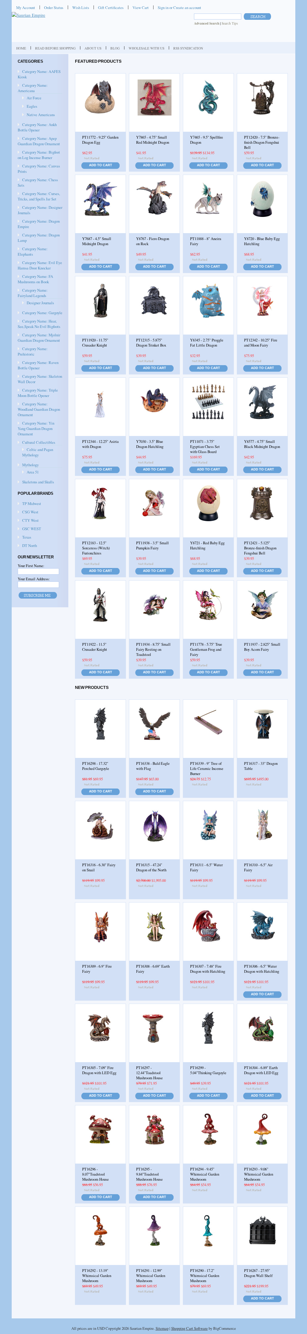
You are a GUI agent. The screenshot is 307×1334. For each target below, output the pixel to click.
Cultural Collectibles (38, 442)
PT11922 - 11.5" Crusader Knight (94, 647)
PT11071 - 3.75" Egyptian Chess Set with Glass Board (205, 446)
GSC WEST (31, 528)
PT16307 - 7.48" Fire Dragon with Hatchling (207, 969)
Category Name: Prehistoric (33, 351)
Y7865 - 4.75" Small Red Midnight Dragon (152, 140)
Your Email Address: (34, 578)
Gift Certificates (111, 7)
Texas (26, 537)
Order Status (53, 7)
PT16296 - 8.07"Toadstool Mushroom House (95, 1174)
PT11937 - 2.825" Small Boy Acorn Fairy (262, 647)
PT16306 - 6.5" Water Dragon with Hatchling (261, 969)
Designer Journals (40, 302)
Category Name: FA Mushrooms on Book (35, 279)
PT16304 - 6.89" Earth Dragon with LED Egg (261, 1070)
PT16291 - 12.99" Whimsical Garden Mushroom (150, 1275)
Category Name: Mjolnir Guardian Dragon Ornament (39, 337)
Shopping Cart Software (189, 1328)
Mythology (30, 464)
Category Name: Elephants (33, 251)
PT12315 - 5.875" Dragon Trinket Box (151, 343)
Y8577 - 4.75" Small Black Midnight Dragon (262, 444)
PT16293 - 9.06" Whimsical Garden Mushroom (258, 1174)
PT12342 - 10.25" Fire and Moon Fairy (260, 343)
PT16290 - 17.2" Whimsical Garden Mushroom (204, 1275)
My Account (25, 7)
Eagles (32, 106)
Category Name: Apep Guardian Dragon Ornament (39, 141)
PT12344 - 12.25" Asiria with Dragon (100, 444)
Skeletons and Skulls (38, 482)
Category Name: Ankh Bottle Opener (37, 127)
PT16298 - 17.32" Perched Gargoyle (95, 766)
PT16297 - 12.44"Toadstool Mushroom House (149, 1072)
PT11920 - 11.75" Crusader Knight (95, 343)
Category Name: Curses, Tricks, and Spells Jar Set (39, 196)
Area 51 (33, 472)
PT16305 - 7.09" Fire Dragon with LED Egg (99, 1070)
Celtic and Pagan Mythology (37, 452)
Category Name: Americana (33, 88)
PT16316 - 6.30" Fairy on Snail (98, 867)
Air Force (34, 98)
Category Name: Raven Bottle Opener (38, 365)
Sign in (163, 7)
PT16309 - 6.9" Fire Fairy (97, 969)
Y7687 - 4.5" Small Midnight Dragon (96, 241)
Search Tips (230, 23)
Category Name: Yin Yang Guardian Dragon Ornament (36, 428)
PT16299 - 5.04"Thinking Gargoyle (208, 1070)
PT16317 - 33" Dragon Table (261, 766)
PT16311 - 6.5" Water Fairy (206, 867)
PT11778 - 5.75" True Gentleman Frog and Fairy (206, 649)
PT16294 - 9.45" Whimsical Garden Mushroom (204, 1174)
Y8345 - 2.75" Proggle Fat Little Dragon (206, 343)
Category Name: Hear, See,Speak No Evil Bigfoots (39, 323)
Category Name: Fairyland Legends (33, 292)
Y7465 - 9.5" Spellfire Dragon (206, 140)
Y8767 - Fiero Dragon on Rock (152, 241)
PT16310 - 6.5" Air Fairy (258, 867)
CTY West (30, 520)
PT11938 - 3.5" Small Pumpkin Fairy (152, 545)
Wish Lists (80, 7)
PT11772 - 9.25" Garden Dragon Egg (100, 140)
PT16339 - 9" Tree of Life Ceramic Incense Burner (206, 768)
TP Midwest (31, 503)
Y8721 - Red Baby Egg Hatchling (207, 545)
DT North (29, 545)
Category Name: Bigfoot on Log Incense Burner (39, 154)
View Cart (141, 7)
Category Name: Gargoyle (42, 312)
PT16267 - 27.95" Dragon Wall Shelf (258, 1273)
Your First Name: (31, 565)
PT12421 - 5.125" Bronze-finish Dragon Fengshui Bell (260, 548)
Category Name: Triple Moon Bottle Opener (38, 392)
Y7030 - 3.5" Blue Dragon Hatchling (149, 444)
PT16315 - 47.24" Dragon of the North (151, 867)
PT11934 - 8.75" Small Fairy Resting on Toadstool (153, 649)
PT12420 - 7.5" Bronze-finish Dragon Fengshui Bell (261, 142)
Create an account (187, 7)
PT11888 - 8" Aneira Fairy (205, 241)
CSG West (30, 512)
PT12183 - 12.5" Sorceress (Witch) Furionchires (96, 548)
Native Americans (41, 114)
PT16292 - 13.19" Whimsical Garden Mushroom (96, 1275)
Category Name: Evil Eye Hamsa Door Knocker (40, 265)
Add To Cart (100, 165)
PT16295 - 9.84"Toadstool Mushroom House (149, 1174)
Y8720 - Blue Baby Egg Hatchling (262, 241)
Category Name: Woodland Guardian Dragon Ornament (39, 409)
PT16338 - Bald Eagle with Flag (153, 766)
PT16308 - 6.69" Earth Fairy (153, 969)
